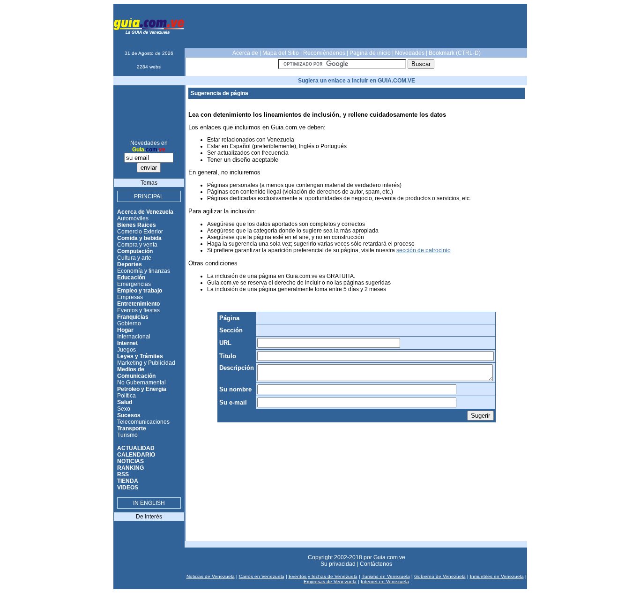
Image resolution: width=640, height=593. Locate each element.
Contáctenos (376, 564)
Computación (135, 251)
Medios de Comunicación (136, 372)
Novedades (409, 53)
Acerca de (245, 53)
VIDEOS (127, 487)
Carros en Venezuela (261, 576)
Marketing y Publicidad (146, 363)
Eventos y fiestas (138, 310)
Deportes (129, 264)
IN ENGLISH (149, 503)
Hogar (125, 330)
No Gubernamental (141, 382)
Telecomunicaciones (143, 422)
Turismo (127, 435)
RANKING (130, 468)
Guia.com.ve (389, 557)
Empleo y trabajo (139, 290)
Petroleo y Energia (141, 389)
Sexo (123, 408)
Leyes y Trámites (140, 356)
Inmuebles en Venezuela (497, 576)
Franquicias (133, 317)
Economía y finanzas (143, 271)
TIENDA (127, 481)
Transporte (131, 428)
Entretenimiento (138, 303)
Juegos (126, 349)
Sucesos (129, 415)
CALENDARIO (136, 454)
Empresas (130, 297)
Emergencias (134, 284)
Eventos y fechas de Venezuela (323, 576)
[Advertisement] (356, 26)
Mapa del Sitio (280, 53)
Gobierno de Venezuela (440, 576)
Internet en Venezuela (385, 581)
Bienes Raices (136, 225)
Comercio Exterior (140, 231)
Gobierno (129, 323)
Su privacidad (338, 564)
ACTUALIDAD (136, 448)
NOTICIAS (130, 461)
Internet (127, 343)
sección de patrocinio (423, 250)
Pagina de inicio (370, 53)
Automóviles (133, 218)
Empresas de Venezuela (330, 581)
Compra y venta (137, 244)
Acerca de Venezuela (145, 212)
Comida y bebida (139, 238)
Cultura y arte (134, 258)
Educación (131, 277)
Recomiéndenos (324, 53)
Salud (124, 402)
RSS (123, 474)
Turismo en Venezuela (386, 576)
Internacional (133, 336)
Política (126, 395)
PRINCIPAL (149, 196)
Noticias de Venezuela (210, 576)
